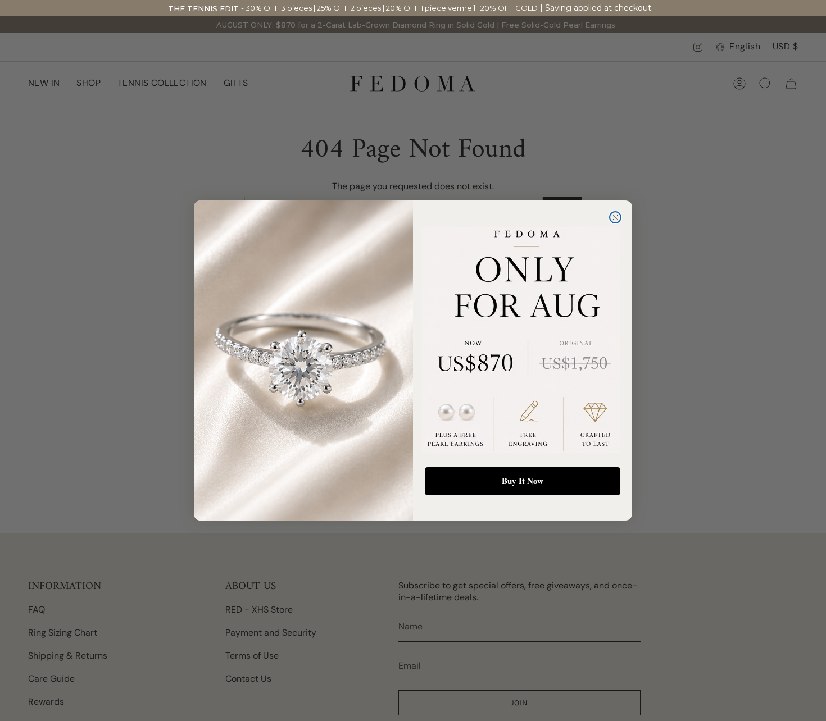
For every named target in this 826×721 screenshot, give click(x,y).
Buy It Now (522, 480)
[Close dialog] (615, 217)
